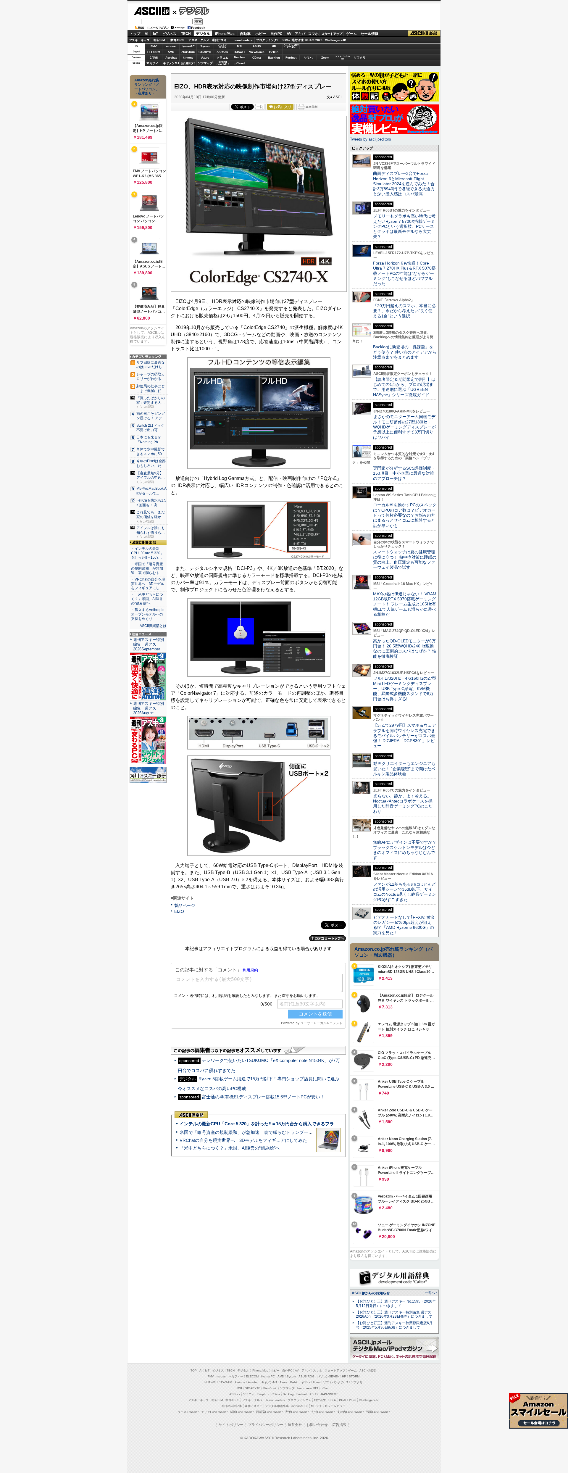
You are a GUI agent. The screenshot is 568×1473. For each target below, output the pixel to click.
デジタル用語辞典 (277, 1406)
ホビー (260, 34)
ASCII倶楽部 (424, 33)
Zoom (325, 57)
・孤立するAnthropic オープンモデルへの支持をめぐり (148, 614)
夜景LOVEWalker (297, 1412)
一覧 (259, 107)
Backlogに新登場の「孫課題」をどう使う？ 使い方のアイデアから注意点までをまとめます (404, 352)
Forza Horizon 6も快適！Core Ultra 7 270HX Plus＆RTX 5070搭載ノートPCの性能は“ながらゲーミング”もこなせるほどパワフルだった (404, 273)
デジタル (190, 10)
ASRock (222, 52)
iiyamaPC (188, 46)
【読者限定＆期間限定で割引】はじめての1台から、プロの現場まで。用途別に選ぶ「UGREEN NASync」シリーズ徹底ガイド (404, 387)
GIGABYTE (205, 52)
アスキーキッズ (139, 40)
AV (289, 34)
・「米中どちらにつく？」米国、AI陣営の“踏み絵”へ (147, 598)
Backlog (274, 57)
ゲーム (351, 34)
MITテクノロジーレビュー (328, 1406)
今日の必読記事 (231, 1406)
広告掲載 (339, 1425)
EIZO (179, 911)
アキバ (300, 34)
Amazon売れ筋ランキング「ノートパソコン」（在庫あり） (146, 86)
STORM (354, 1376)
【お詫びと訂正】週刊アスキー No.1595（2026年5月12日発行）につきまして (396, 1303)
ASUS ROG (188, 52)
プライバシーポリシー (265, 1425)
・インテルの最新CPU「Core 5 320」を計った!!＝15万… (147, 553)
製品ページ (184, 905)
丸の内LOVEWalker (350, 1412)
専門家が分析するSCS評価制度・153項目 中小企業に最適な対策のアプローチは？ (404, 473)
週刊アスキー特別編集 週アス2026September (148, 644)
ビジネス (169, 34)
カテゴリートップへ (327, 938)
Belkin (273, 52)
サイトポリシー (231, 1425)
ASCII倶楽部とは (153, 626)
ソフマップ (205, 63)
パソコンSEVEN (222, 46)
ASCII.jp (152, 11)
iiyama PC (268, 1376)
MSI (239, 46)
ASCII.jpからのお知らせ (371, 1293)
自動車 (245, 34)
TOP (194, 1370)
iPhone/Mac (225, 34)
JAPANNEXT (188, 63)
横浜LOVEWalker (242, 1412)
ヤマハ (308, 57)
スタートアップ (331, 34)
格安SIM (159, 40)
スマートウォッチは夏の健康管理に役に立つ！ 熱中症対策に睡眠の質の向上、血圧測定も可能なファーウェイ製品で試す (404, 559)
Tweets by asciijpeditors (370, 139)
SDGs (286, 40)
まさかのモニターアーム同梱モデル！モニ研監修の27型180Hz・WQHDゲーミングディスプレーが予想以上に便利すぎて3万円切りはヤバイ (404, 426)
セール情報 (369, 34)
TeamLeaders (243, 40)
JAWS (154, 57)
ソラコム (222, 57)
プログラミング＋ (299, 1400)
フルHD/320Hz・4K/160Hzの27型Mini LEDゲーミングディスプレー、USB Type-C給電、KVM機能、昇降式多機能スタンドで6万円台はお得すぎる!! (404, 688)
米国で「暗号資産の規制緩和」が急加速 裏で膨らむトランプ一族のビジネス (257, 1132)
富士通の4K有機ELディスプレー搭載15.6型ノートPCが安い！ (263, 1096)
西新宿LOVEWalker (269, 1412)
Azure (205, 57)
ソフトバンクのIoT (342, 57)
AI (146, 34)
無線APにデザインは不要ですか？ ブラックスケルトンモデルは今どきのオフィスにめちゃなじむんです (406, 850)
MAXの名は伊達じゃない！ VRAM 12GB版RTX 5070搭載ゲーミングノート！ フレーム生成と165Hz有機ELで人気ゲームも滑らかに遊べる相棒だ (404, 604)
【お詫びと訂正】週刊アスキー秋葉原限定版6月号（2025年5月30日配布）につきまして (394, 1325)
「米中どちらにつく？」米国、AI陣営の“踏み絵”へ (230, 1147)
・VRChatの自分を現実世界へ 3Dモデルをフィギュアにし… (148, 583)
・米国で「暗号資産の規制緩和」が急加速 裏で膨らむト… (147, 568)
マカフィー (153, 63)
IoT (155, 34)
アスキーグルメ (198, 40)
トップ (135, 34)
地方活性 (298, 40)
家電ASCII (177, 40)
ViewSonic (256, 52)
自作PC (276, 34)
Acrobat (171, 57)
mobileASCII (299, 1406)
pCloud (240, 63)
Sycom (205, 46)
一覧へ (430, 1293)
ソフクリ (360, 57)
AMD (171, 52)
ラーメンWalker (188, 1412)
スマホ (313, 34)
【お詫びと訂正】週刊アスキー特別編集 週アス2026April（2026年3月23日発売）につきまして (394, 1314)
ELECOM (153, 52)
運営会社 (295, 1425)
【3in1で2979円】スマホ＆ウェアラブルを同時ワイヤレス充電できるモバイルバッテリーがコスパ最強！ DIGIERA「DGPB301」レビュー (404, 735)
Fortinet (290, 57)
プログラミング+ (267, 40)
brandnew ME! (223, 63)
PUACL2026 (313, 40)
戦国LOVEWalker (378, 1412)
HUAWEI (239, 52)
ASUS (257, 46)
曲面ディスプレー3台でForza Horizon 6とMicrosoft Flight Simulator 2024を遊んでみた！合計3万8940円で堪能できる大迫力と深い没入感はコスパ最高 (404, 183)
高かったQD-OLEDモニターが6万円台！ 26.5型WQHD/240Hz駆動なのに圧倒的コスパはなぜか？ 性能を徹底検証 (404, 649)
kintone (188, 57)
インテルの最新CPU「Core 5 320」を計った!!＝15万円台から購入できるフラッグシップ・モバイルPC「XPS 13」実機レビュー (307, 1123)
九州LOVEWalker (323, 1412)
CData (256, 57)
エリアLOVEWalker (214, 1412)
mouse (171, 46)
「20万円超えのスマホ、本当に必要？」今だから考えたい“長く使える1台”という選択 (404, 310)
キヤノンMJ (171, 63)
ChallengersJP (335, 40)
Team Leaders (275, 1400)
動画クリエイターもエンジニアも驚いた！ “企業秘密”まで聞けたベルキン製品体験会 (404, 768)
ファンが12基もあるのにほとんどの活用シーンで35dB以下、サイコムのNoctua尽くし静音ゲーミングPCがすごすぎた (404, 892)
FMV (154, 46)
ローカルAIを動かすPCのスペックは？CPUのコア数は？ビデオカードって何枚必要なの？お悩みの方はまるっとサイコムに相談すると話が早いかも (404, 515)
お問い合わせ (317, 1425)
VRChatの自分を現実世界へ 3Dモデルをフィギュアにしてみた (243, 1140)
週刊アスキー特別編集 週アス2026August (148, 708)
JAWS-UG (226, 1382)
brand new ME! (307, 1388)
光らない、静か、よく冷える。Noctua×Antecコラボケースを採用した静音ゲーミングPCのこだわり (403, 804)
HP (274, 46)
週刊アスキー (221, 40)
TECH (186, 34)
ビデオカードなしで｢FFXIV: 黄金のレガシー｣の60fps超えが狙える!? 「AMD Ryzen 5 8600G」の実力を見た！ (404, 925)
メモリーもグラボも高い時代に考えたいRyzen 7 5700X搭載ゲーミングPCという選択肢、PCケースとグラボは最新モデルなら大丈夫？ (404, 226)
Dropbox (239, 57)
